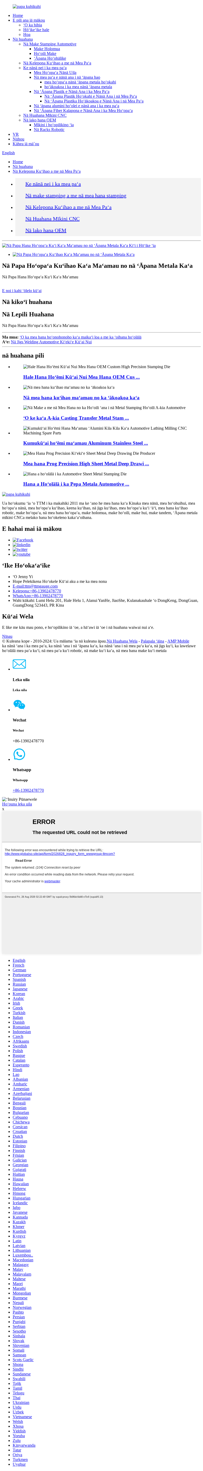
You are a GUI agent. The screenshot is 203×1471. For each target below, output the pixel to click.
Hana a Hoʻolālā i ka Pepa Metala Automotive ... (76, 484)
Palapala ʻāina (152, 641)
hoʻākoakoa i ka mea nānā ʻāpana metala (78, 87)
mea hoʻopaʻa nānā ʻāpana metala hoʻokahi (80, 82)
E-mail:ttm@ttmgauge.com (35, 586)
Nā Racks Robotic (49, 129)
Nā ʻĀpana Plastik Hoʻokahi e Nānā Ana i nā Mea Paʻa (90, 96)
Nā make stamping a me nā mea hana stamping (75, 195)
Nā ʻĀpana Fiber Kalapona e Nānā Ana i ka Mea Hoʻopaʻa (83, 110)
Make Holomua (47, 48)
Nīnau (7, 636)
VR (16, 134)
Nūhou (18, 139)
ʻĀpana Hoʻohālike (50, 58)
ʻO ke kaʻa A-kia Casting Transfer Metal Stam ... (76, 418)
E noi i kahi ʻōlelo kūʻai (21, 290)
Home (18, 15)
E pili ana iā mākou (29, 20)
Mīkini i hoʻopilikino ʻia (54, 125)
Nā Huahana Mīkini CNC (45, 115)
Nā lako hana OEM (39, 120)
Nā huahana (23, 39)
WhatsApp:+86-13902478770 (38, 595)
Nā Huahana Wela (122, 641)
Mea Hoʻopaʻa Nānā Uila (55, 72)
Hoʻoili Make (45, 53)
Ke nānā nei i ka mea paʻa (45, 67)
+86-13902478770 (28, 790)
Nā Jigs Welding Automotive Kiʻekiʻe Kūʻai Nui (51, 342)
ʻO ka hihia (32, 25)
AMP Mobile (178, 641)
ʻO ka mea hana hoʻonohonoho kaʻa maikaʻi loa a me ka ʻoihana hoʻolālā (80, 337)
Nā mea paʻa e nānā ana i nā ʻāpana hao (67, 77)
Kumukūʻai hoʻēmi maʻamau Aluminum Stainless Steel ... (85, 443)
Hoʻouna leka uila (17, 804)
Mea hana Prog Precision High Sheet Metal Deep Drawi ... (86, 463)
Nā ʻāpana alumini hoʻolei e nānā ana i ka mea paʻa (76, 106)
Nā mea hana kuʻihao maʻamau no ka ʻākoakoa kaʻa (81, 397)
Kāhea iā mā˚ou (26, 144)
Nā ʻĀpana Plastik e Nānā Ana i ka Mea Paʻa (71, 91)
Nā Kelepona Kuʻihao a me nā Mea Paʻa (57, 63)
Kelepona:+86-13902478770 (37, 591)
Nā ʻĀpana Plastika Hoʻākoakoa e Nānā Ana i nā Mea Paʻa (94, 101)
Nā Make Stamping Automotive (49, 44)
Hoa (26, 34)
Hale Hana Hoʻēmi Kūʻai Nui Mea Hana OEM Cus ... (81, 377)
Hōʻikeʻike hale (36, 29)
